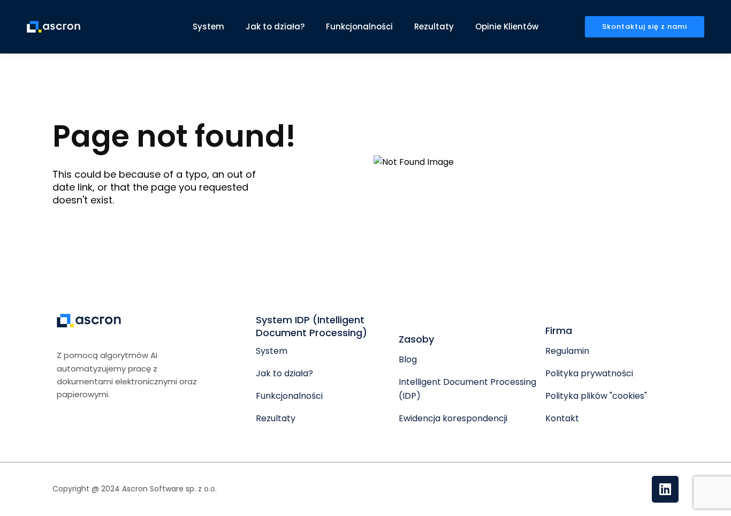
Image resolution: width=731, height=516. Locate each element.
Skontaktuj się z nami (644, 26)
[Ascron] (53, 27)
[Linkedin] (665, 489)
